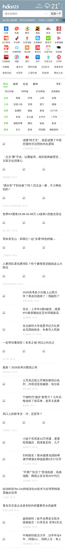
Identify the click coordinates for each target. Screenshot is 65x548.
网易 (59, 33)
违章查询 (58, 67)
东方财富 (6, 42)
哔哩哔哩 (17, 52)
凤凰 (17, 33)
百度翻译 (38, 42)
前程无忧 (7, 73)
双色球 (45, 73)
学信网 (17, 42)
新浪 (48, 33)
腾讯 (27, 33)
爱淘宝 (38, 52)
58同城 (24, 91)
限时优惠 (32, 67)
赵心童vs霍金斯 (10, 20)
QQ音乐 (45, 67)
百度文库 (48, 61)
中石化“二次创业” (46, 20)
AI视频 (6, 67)
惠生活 (19, 67)
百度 (6, 33)
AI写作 (19, 73)
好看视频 (59, 42)
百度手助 (48, 52)
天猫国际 (6, 61)
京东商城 (40, 91)
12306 (59, 61)
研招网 (59, 52)
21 (54, 6)
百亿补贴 (9, 91)
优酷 (17, 61)
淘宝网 (27, 52)
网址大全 (58, 73)
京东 (6, 52)
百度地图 (27, 42)
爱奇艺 (48, 42)
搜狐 (38, 33)
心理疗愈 (32, 73)
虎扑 (27, 61)
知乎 (38, 61)
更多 (58, 83)
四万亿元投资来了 (28, 20)
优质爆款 (55, 91)
